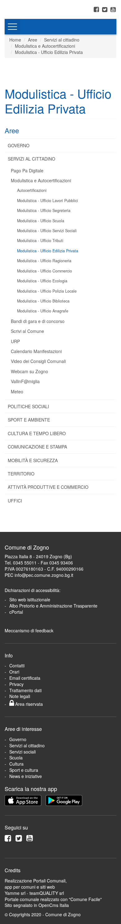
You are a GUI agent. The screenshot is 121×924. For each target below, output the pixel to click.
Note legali (19, 696)
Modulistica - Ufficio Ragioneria (44, 260)
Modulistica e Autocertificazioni (45, 46)
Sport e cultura (23, 770)
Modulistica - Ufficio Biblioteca (43, 301)
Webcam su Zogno (29, 371)
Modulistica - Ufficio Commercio (44, 271)
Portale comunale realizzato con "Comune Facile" (53, 899)
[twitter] (105, 9)
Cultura (16, 764)
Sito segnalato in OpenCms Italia (37, 905)
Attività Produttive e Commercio (48, 487)
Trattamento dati (25, 690)
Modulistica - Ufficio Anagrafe (42, 311)
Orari (14, 672)
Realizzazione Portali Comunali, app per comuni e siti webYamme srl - (36, 887)
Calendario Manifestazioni (36, 351)
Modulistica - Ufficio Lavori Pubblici (47, 200)
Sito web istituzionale (29, 599)
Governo (18, 145)
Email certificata (24, 678)
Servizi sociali (22, 752)
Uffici (15, 500)
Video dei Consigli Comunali (38, 361)
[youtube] (113, 9)
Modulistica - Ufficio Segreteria (43, 210)
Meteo (17, 391)
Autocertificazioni (32, 190)
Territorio (21, 474)
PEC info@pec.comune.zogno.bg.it (39, 575)
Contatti (17, 665)
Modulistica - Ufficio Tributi (40, 240)
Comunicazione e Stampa (37, 447)
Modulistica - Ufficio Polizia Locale (47, 291)
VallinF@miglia (25, 381)
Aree (32, 40)
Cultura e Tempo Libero (37, 433)
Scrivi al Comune (27, 331)
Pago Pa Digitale (27, 170)
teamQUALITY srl (46, 893)
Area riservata (28, 704)
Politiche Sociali (28, 406)
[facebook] (97, 9)
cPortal (16, 612)
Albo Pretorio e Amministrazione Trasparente (53, 606)
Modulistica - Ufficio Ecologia (42, 281)
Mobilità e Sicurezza (33, 460)
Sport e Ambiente (29, 420)
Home (15, 40)
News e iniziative (25, 776)
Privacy (16, 684)
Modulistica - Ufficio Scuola (40, 220)
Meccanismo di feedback (29, 630)
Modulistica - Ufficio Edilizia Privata (49, 52)
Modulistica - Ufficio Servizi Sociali (47, 230)
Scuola (16, 757)
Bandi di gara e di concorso (38, 321)
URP (15, 341)
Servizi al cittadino (61, 40)
